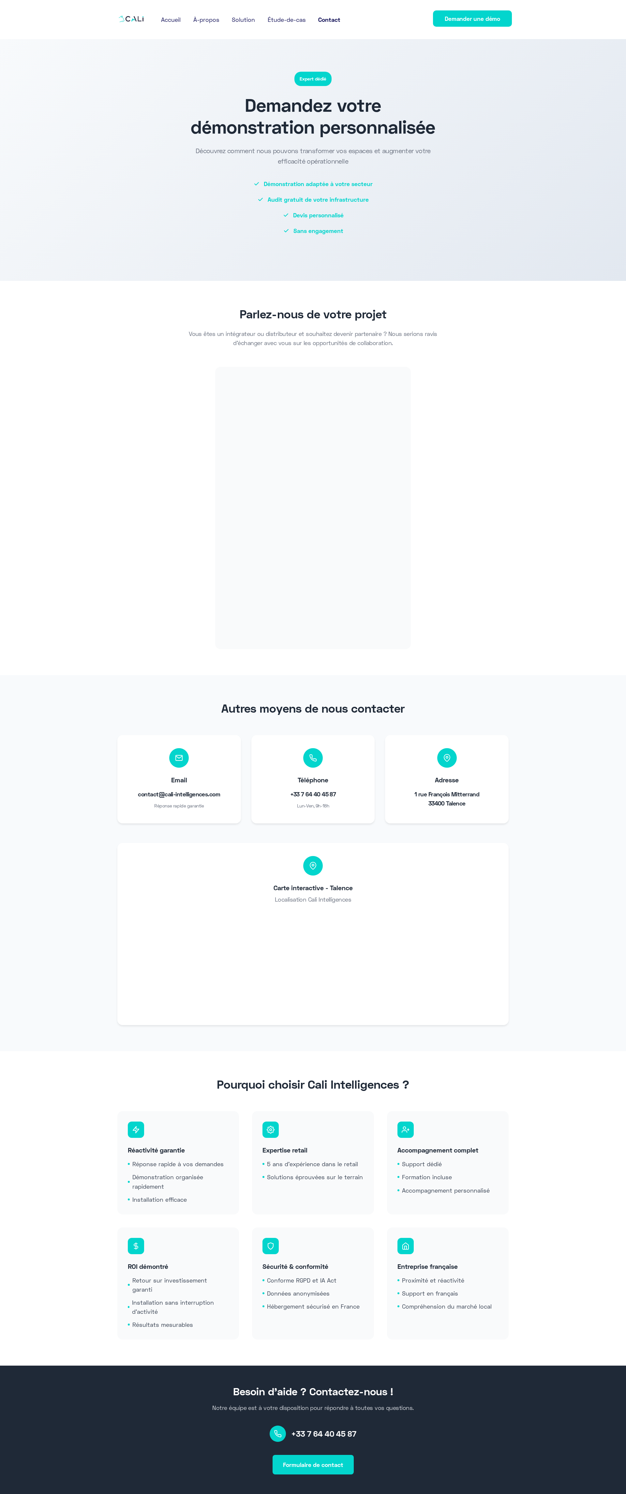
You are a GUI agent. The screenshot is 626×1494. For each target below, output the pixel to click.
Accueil (171, 19)
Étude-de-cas (287, 19)
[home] (131, 18)
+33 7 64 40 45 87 (323, 1433)
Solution (243, 19)
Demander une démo (472, 18)
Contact (329, 19)
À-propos (206, 19)
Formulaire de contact (313, 1464)
